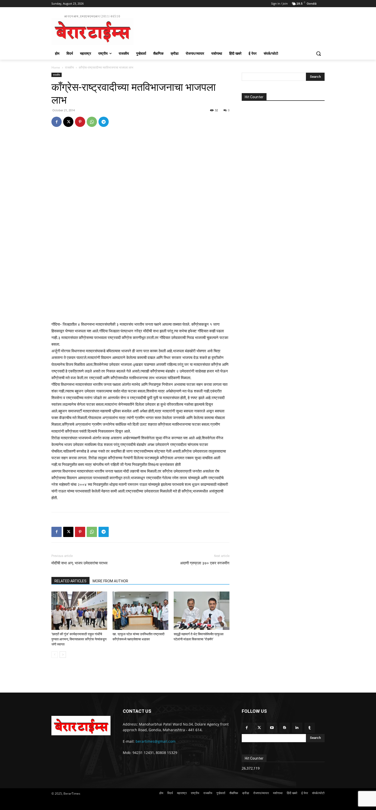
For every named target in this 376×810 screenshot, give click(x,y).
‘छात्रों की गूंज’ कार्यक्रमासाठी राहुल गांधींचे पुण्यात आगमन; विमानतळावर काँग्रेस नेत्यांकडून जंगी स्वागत (78, 639)
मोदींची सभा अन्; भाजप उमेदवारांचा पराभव (79, 563)
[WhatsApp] (92, 122)
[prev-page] (54, 654)
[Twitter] (259, 728)
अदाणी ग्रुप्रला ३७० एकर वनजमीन (204, 563)
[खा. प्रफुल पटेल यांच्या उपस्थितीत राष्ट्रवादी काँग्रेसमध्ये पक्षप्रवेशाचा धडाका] (140, 611)
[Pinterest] (80, 122)
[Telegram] (103, 122)
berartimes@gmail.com (155, 741)
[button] (318, 53)
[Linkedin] (297, 728)
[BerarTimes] (80, 725)
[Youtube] (272, 728)
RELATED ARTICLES (70, 581)
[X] (68, 122)
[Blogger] (285, 728)
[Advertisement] (226, 29)
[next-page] (63, 654)
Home (55, 67)
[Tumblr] (310, 728)
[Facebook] (56, 122)
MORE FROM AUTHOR (110, 581)
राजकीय (69, 67)
